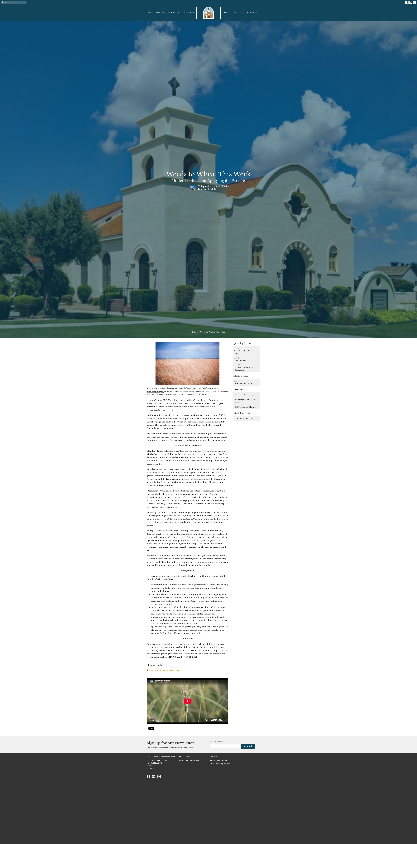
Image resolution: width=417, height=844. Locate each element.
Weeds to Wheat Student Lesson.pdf (164, 670)
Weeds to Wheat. (155, 403)
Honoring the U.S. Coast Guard (244, 401)
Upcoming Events (242, 343)
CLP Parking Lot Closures (245, 407)
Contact (252, 13)
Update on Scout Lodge (244, 395)
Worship (187, 13)
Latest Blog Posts (241, 413)
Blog (194, 332)
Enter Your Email (217, 742)
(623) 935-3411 (222, 761)
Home (150, 13)
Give (242, 13)
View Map (151, 768)
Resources (228, 13)
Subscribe (248, 746)
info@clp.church (223, 764)
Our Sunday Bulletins (243, 418)
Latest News (239, 389)
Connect (173, 13)
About (159, 13)
